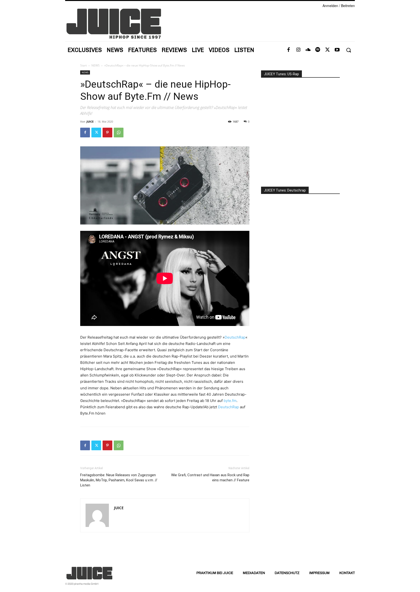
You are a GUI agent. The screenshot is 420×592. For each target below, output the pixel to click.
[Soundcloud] (308, 50)
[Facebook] (288, 50)
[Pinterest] (107, 132)
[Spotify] (318, 50)
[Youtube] (337, 50)
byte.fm (230, 400)
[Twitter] (327, 50)
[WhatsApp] (118, 132)
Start (83, 65)
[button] (348, 50)
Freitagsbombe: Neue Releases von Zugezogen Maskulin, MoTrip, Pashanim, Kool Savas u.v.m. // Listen (118, 480)
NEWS (95, 65)
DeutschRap (235, 337)
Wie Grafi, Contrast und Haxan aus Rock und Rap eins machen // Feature (210, 477)
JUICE (90, 121)
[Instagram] (298, 50)
